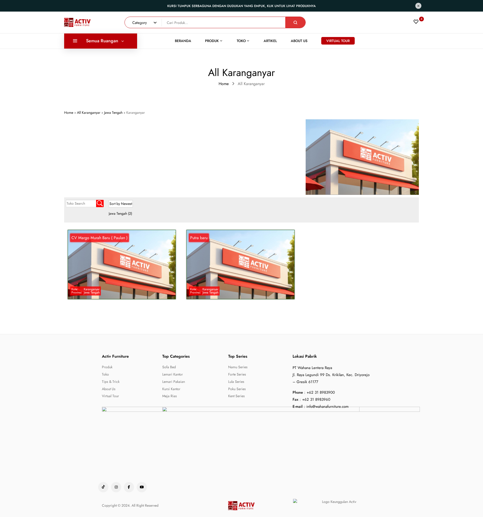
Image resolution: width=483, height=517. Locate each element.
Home (224, 84)
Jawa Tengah (120, 213)
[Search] (295, 22)
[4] (416, 22)
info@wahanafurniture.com (327, 406)
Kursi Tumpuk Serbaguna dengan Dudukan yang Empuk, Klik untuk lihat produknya (241, 6)
